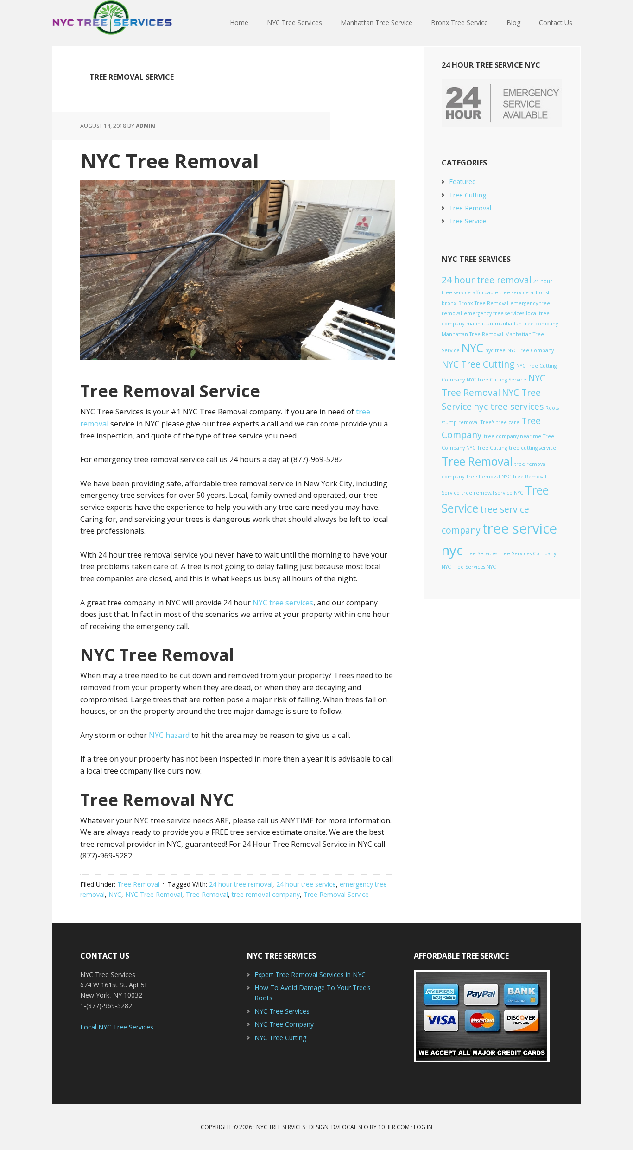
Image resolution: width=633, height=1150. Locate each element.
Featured (462, 181)
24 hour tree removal (240, 884)
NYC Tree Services (112, 23)
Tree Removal (138, 884)
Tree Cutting (467, 195)
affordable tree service (501, 292)
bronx (449, 303)
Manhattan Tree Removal (472, 334)
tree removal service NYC (492, 492)
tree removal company (266, 894)
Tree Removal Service (336, 894)
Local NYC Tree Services (116, 1027)
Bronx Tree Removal (483, 303)
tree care (507, 422)
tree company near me (512, 436)
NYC (114, 894)
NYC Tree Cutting (478, 364)
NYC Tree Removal (169, 160)
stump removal (460, 422)
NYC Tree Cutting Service (496, 379)
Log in (423, 1127)
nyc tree (495, 350)
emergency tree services (494, 313)
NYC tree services (283, 602)
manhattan (479, 323)
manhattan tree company (526, 323)
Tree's (487, 422)
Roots (552, 408)
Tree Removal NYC (488, 476)
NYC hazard (169, 735)
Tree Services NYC (474, 567)
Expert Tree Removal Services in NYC (310, 974)
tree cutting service (532, 448)
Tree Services (481, 553)
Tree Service (467, 220)
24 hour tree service (306, 884)
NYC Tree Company (530, 350)
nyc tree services (509, 406)
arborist (540, 292)
